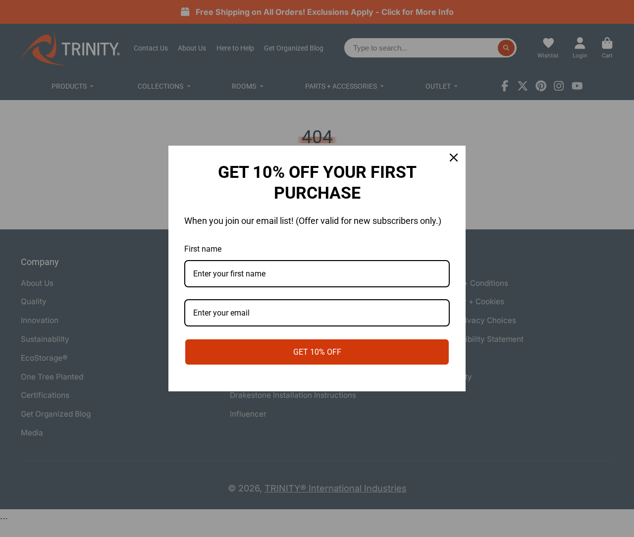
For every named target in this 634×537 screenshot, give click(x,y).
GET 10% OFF (317, 352)
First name (202, 249)
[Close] (454, 157)
